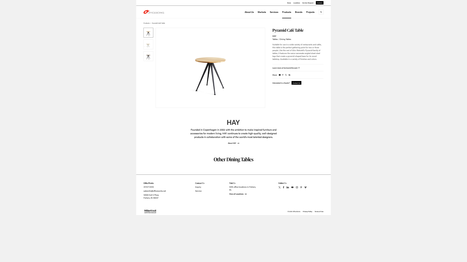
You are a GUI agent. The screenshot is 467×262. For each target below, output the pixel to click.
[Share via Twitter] (286, 75)
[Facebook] (283, 187)
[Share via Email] (280, 75)
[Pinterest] (301, 187)
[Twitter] (279, 187)
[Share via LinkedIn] (289, 75)
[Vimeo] (305, 187)
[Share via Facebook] (282, 75)
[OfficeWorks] (156, 12)
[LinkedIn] (288, 187)
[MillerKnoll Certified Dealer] (150, 211)
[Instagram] (297, 187)
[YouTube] (292, 187)
